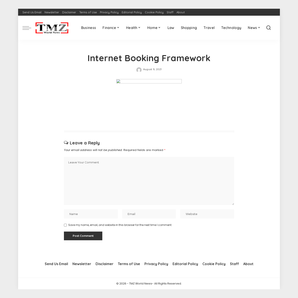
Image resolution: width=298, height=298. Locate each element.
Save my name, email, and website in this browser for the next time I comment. (120, 225)
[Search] (268, 28)
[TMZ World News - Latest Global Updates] (52, 27)
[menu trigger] (29, 28)
